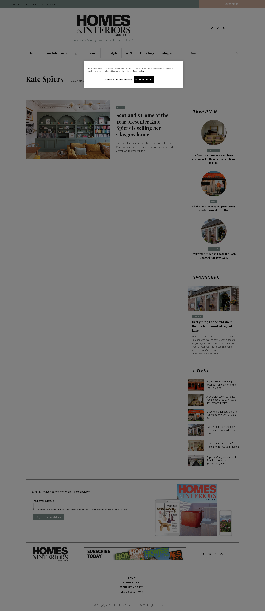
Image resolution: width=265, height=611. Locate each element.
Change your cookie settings (118, 79)
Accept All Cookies (143, 79)
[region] (133, 74)
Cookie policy (138, 71)
